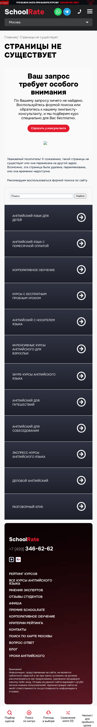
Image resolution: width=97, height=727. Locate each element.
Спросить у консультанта (48, 128)
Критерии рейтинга (26, 623)
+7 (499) (31, 549)
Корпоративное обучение (32, 616)
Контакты (17, 629)
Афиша (15, 603)
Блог (13, 649)
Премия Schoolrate (27, 609)
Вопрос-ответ (21, 642)
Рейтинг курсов (23, 573)
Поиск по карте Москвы (30, 636)
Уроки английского (27, 655)
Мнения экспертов (26, 590)
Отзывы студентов (25, 596)
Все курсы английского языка (30, 582)
